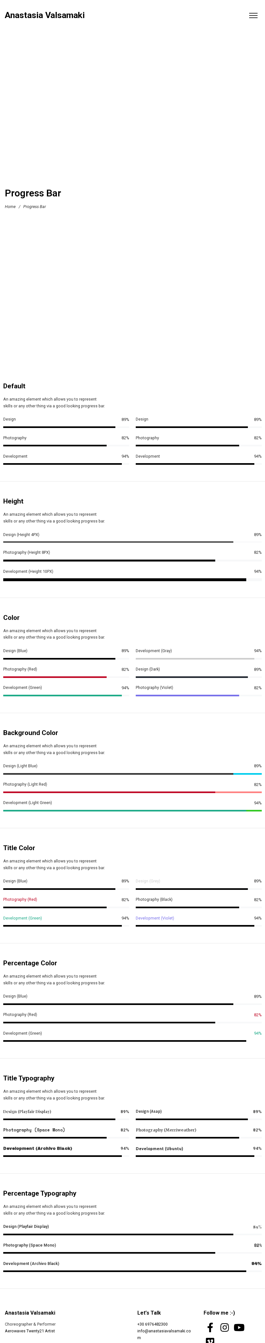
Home (10, 206)
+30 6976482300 (152, 1324)
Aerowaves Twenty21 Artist (30, 1330)
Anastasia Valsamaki (45, 15)
